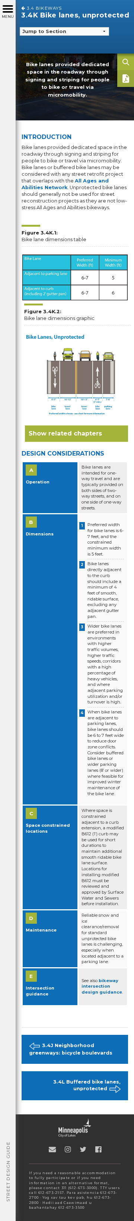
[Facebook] (98, 1149)
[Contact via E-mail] (52, 1149)
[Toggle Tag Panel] (125, 62)
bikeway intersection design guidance (102, 986)
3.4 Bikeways (43, 8)
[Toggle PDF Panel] (125, 78)
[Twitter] (83, 1149)
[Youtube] (68, 1149)
